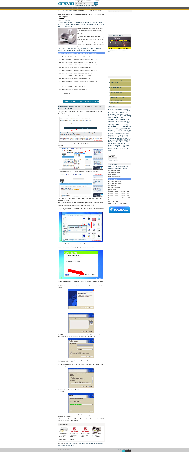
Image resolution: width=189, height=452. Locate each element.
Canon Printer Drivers (115, 85)
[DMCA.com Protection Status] (126, 451)
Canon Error (113, 82)
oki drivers (118, 136)
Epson (70, 8)
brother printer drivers (119, 109)
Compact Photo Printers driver (117, 114)
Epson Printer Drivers (67, 10)
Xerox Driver (113, 102)
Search (65, 8)
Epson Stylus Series (62, 445)
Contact (98, 8)
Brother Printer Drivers (116, 80)
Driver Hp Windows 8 (116, 118)
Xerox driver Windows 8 (116, 147)
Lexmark (83, 8)
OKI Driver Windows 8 (114, 138)
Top (130, 449)
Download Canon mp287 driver (117, 168)
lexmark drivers (118, 132)
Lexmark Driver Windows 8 (122, 133)
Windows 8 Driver (114, 142)
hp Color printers (119, 125)
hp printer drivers (121, 126)
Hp (79, 8)
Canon (75, 8)
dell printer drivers (128, 114)
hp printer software (119, 127)
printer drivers (70, 445)
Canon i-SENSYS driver (118, 111)
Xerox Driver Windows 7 (121, 145)
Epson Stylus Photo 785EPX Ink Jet (89, 107)
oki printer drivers (112, 140)
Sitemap (123, 449)
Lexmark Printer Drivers (116, 97)
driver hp (127, 116)
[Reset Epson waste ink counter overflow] (119, 49)
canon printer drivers (115, 112)
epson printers (99, 443)
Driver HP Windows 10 (118, 118)
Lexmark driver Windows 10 (115, 135)
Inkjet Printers (124, 128)
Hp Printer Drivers (115, 92)
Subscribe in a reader (113, 160)
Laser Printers (120, 130)
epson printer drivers (90, 443)
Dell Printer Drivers (115, 87)
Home (59, 8)
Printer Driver (66, 3)
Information (113, 95)
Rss (127, 449)
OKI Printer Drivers (115, 100)
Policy (93, 8)
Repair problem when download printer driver (86, 5)
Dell (88, 8)
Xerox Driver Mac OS (119, 143)
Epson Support (67, 20)
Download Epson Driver (116, 116)
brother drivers (111, 109)
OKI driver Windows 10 (125, 138)
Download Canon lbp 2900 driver (118, 166)
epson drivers (82, 443)
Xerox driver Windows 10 (118, 147)
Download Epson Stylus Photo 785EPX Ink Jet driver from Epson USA (81, 101)
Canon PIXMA (127, 111)
